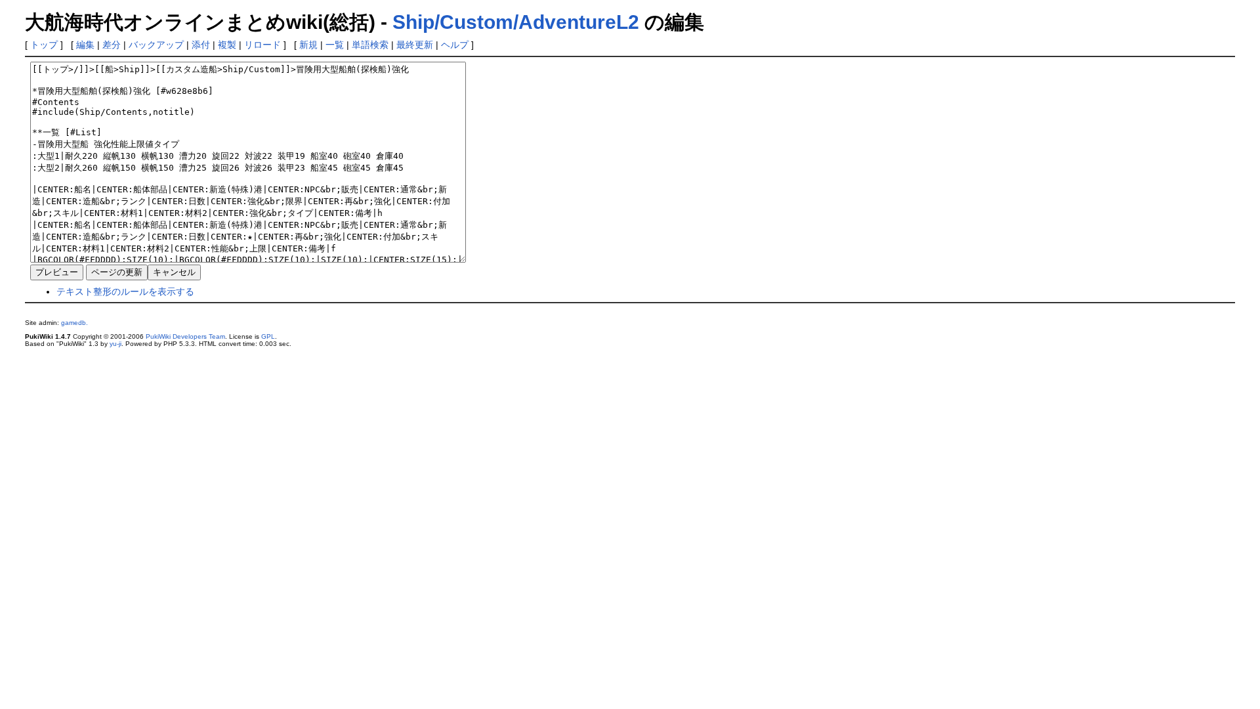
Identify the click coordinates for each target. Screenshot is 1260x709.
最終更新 (414, 44)
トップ (44, 44)
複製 (227, 44)
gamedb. (74, 322)
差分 (111, 44)
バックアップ (156, 44)
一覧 (335, 44)
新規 (308, 44)
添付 (201, 44)
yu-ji (115, 343)
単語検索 (370, 44)
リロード (262, 44)
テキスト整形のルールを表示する (125, 291)
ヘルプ (455, 44)
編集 (85, 44)
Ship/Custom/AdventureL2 (515, 22)
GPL (268, 336)
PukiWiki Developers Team (185, 336)
